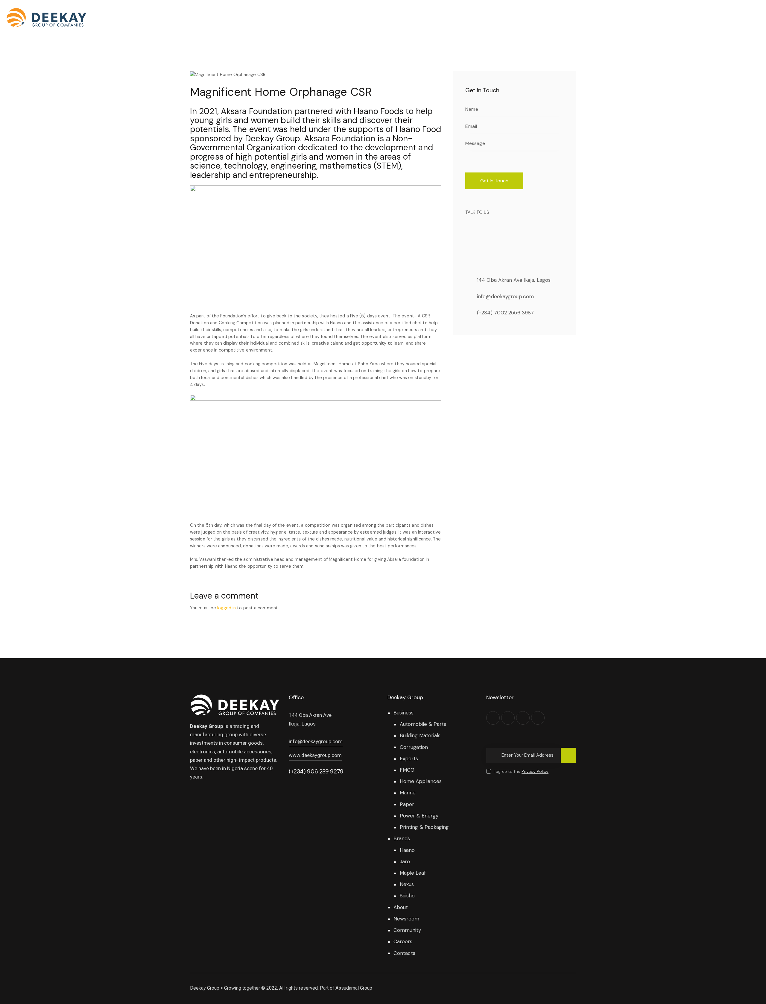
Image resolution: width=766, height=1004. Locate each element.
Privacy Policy (535, 771)
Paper (407, 804)
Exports (409, 758)
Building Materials (420, 735)
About (400, 907)
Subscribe (568, 758)
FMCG (407, 770)
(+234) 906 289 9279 (316, 771)
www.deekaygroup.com (315, 755)
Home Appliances (421, 781)
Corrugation (414, 747)
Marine (408, 792)
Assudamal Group (353, 988)
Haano (407, 850)
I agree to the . (521, 771)
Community (407, 930)
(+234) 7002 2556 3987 (505, 312)
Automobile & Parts (423, 724)
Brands (401, 838)
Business (403, 712)
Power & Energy (419, 815)
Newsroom (406, 918)
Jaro (405, 861)
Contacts (404, 953)
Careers (402, 941)
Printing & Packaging (424, 827)
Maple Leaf (413, 873)
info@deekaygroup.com (505, 296)
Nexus (407, 884)
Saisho (407, 895)
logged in (226, 608)
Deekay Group (204, 988)
